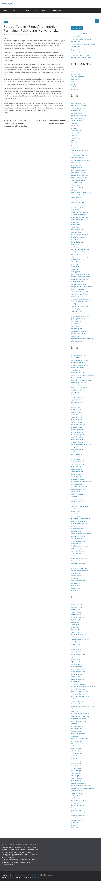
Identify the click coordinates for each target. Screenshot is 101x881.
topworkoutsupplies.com (79, 387)
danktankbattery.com (78, 242)
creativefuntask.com (77, 437)
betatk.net (74, 823)
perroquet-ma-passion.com (80, 566)
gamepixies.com (76, 467)
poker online (75, 79)
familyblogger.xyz (76, 484)
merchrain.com (76, 576)
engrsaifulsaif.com (77, 439)
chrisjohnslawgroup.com (79, 486)
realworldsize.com (77, 182)
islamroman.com (76, 667)
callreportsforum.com (78, 581)
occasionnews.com (77, 326)
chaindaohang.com (77, 701)
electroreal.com (76, 377)
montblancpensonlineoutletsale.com (83, 686)
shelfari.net (75, 758)
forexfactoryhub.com (78, 654)
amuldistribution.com (78, 425)
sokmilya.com (75, 583)
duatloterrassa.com (77, 501)
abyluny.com (75, 586)
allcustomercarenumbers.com (81, 482)
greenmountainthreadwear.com (81, 287)
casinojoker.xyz (76, 771)
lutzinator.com (75, 511)
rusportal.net (75, 138)
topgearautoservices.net (79, 558)
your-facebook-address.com (80, 563)
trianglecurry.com (77, 529)
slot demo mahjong (77, 77)
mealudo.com (75, 244)
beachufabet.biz (76, 548)
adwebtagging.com (77, 309)
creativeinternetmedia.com (80, 639)
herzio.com (74, 125)
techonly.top (75, 632)
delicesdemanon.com (78, 734)
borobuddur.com (76, 427)
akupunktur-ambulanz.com (80, 691)
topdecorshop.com (77, 793)
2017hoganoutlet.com (78, 108)
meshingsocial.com (77, 230)
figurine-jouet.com (77, 561)
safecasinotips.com (77, 474)
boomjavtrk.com (76, 588)
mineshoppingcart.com (78, 385)
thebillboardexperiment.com (80, 546)
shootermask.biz (76, 753)
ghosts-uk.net (75, 627)
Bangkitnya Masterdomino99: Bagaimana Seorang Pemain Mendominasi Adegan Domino (15, 123)
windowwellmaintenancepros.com (82, 339)
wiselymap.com (76, 649)
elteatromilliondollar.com (79, 175)
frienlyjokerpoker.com (78, 672)
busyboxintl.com (76, 168)
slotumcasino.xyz (76, 763)
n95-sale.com (75, 642)
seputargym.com (76, 400)
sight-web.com (76, 662)
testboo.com (75, 736)
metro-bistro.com (76, 729)
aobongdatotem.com (78, 372)
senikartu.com (75, 135)
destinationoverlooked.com (80, 316)
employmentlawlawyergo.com (81, 785)
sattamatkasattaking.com (79, 541)
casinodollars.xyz (76, 768)
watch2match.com (77, 778)
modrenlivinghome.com (79, 568)
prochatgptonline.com (78, 652)
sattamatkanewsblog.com (79, 291)
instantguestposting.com (79, 800)
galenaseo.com (76, 781)
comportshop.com (77, 790)
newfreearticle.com (77, 202)
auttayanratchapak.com (79, 170)
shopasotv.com (76, 795)
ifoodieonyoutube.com (78, 382)
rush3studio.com (76, 120)
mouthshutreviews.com (78, 390)
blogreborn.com (76, 644)
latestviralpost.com (77, 200)
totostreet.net (75, 407)
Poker (13, 10)
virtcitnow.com (76, 647)
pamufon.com (75, 504)
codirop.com (75, 624)
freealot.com (75, 452)
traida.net (74, 724)
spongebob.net (76, 165)
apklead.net (75, 591)
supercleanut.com (77, 457)
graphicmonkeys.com (78, 464)
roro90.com (74, 123)
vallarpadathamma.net (78, 180)
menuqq (4, 845)
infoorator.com (76, 709)
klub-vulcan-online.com (78, 489)
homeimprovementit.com (79, 360)
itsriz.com (74, 145)
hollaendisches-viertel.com (80, 716)
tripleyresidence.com (78, 494)
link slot (8, 852)
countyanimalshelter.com (79, 306)
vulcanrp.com (75, 682)
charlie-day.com (76, 247)
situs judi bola (13, 847)
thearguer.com (76, 232)
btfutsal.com (75, 622)
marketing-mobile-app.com (80, 234)
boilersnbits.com (76, 197)
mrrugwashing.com (77, 259)
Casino (27, 10)
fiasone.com (75, 239)
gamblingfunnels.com (78, 617)
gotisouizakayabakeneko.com (80, 160)
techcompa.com (76, 659)
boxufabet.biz (75, 556)
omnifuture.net (76, 615)
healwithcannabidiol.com (79, 524)
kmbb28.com (75, 578)
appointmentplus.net (78, 805)
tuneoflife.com (75, 336)
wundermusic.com (77, 430)
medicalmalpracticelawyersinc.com (82, 788)
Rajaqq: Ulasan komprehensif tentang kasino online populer (51, 121)
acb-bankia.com (76, 262)
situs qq (73, 72)
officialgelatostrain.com (78, 536)
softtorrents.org (76, 496)
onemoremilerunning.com (79, 212)
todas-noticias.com (77, 133)
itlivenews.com (76, 810)
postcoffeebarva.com (78, 173)
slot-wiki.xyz (75, 776)
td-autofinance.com (77, 669)
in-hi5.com (74, 128)
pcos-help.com (76, 620)
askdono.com (75, 629)
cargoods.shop (76, 148)
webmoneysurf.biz (77, 748)
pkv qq (11, 855)
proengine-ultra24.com (78, 719)
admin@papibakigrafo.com (24, 35)
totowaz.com (75, 296)
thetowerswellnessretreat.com (81, 534)
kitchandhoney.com (77, 726)
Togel (44, 10)
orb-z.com (74, 190)
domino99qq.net (76, 113)
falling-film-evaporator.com (80, 279)
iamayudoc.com (76, 447)
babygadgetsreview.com (79, 689)
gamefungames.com (77, 432)
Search (97, 21)
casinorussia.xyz (76, 761)
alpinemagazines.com (78, 679)
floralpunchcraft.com (78, 237)
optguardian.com (76, 405)
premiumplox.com (77, 741)
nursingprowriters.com (78, 284)
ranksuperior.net (76, 311)
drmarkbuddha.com (77, 704)
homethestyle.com (77, 422)
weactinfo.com (75, 227)
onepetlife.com (76, 543)
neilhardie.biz (75, 746)
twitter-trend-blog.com (78, 684)
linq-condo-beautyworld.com (80, 696)
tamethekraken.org (77, 509)
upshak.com (75, 267)
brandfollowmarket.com (79, 301)
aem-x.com (74, 415)
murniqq (23, 850)
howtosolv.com (76, 731)
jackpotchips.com (76, 477)
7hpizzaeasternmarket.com (80, 714)
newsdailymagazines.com (79, 365)
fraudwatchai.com (77, 412)
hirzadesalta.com (76, 392)
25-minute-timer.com (78, 434)
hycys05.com (75, 210)
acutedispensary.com (78, 289)
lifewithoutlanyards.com (79, 721)
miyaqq (22, 862)
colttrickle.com (75, 610)
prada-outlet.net (76, 605)
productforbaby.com (77, 187)
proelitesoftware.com (78, 479)
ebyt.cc (73, 699)
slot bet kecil (6, 862)
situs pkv (25, 845)
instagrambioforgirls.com (79, 217)
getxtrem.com (75, 225)
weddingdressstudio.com (79, 738)
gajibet (29, 862)
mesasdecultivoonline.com (79, 195)
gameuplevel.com (77, 420)
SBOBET (35, 10)
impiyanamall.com (77, 402)
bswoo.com (74, 828)
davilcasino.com (76, 410)
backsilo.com (75, 269)
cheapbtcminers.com (78, 442)
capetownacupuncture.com (80, 150)
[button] (63, 10)
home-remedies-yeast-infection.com (83, 375)
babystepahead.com (77, 314)
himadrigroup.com (77, 664)
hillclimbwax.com (76, 321)
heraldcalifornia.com (78, 462)
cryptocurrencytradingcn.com (80, 294)
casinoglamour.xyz (77, 766)
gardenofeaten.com (77, 207)
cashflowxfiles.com (77, 220)
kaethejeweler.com (77, 538)
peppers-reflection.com (78, 334)
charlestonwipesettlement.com (81, 299)
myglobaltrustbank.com (79, 783)
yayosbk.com (75, 743)
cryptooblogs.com (77, 417)
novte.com (74, 711)
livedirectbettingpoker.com (80, 249)
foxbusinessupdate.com (79, 252)
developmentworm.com (79, 808)
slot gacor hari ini (76, 74)
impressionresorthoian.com (80, 274)
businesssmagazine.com (79, 637)
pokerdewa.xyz (76, 773)
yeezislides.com (76, 370)
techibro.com (75, 676)
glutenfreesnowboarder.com (80, 519)
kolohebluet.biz (76, 751)
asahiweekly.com (76, 454)
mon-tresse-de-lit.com (78, 551)
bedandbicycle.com (77, 459)
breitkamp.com (76, 491)
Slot (20, 10)
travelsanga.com (76, 798)
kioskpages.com (76, 526)
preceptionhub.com (77, 368)
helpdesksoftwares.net (78, 355)
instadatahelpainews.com (79, 571)
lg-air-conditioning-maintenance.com (83, 706)
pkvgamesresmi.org (8, 864)
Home (5, 10)
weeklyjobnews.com (77, 304)
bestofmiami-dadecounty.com (81, 380)
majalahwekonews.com (78, 106)
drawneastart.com (77, 469)
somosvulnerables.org (78, 499)
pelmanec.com (76, 111)
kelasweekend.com (77, 820)
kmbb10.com (75, 222)
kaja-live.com (75, 657)
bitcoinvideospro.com (78, 153)
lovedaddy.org (75, 254)
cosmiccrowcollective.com (79, 155)
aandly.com (75, 825)
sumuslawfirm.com (77, 282)
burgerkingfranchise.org (79, 178)
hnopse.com (75, 324)
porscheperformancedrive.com (81, 506)
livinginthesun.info (77, 143)
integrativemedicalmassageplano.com (83, 257)
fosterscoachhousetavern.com (81, 192)
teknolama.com (76, 185)
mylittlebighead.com (77, 449)
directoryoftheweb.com (78, 116)
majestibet (14, 862)
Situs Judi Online (55, 10)
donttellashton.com (77, 118)
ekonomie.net (75, 803)
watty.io (73, 140)
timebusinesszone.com (78, 331)
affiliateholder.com (77, 341)
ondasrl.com (75, 514)
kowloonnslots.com (77, 674)
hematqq (31, 850)
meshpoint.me (75, 163)
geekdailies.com (76, 573)
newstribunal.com (77, 363)
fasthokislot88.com (77, 472)
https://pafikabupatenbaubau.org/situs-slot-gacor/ (18, 860)
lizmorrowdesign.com (78, 521)
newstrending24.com (78, 815)
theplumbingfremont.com (79, 813)
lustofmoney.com (76, 329)
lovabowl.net (75, 358)
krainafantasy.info (77, 130)
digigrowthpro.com (77, 607)
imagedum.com (76, 531)
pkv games (74, 84)
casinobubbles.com (77, 397)
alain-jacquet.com (77, 158)
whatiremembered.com (78, 694)
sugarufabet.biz (76, 553)
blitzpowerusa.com (77, 205)
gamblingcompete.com (78, 634)
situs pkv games (13, 850)
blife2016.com (75, 516)
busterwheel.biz (76, 756)
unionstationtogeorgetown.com (81, 444)
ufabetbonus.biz (76, 818)
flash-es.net (75, 264)
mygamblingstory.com (78, 103)
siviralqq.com (75, 272)
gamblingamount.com (78, 319)
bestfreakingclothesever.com (80, 277)
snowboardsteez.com (78, 215)
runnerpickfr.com (76, 612)
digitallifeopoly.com (77, 395)
